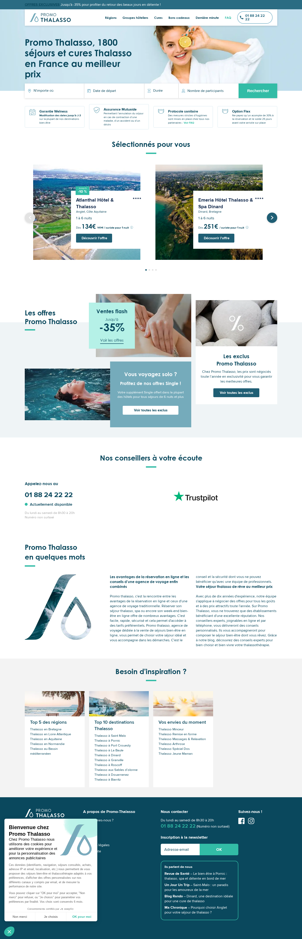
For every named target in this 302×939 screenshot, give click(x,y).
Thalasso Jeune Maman (176, 754)
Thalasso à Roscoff (108, 765)
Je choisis (51, 916)
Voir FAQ (189, 122)
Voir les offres (112, 340)
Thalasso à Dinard (107, 755)
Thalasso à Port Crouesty (112, 745)
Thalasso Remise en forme (178, 734)
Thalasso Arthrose (172, 744)
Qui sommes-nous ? (98, 820)
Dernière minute (207, 17)
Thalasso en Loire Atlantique (50, 734)
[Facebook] (241, 823)
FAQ (228, 17)
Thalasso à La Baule (108, 750)
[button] (9, 931)
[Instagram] (251, 823)
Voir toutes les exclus (151, 410)
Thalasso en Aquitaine (46, 739)
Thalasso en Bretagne (45, 729)
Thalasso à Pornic (107, 741)
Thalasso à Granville (108, 760)
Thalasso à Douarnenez (111, 775)
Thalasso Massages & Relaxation (182, 739)
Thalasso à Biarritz (107, 780)
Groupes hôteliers (135, 17)
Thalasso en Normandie (47, 744)
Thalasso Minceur (171, 729)
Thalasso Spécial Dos (174, 749)
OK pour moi (81, 916)
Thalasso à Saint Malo (110, 736)
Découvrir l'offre (94, 238)
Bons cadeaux (179, 17)
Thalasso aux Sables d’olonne (116, 770)
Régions (111, 17)
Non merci (20, 916)
